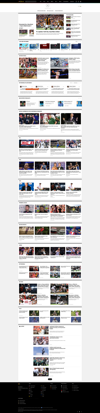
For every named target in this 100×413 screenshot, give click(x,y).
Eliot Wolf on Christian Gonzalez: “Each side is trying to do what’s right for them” (26, 150)
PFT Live (28, 101)
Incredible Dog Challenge (22, 49)
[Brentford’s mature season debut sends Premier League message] (28, 63)
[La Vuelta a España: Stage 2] (45, 46)
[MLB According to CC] (60, 103)
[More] (76, 1)
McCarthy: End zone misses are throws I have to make (75, 36)
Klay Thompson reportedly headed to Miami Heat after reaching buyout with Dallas (42, 172)
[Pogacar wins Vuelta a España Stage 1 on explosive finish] (68, 28)
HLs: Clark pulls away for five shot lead (44, 311)
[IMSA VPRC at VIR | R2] (55, 46)
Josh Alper (72, 33)
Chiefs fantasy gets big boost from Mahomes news (23, 273)
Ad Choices (36, 407)
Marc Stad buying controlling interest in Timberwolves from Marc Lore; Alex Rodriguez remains (57, 172)
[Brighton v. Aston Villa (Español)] (34, 46)
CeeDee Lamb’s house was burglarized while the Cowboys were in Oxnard (57, 348)
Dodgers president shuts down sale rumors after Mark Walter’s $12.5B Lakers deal (25, 193)
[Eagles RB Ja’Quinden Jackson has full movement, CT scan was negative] (41, 361)
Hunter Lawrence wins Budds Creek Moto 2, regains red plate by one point (26, 237)
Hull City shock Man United (41, 10)
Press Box (33, 407)
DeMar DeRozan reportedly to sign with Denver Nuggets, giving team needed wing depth (25, 172)
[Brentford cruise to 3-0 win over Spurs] (68, 17)
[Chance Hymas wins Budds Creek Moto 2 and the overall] (42, 231)
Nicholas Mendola (73, 18)
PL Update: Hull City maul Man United (47, 32)
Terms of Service (51, 407)
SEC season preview (50, 10)
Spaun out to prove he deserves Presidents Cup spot (65, 317)
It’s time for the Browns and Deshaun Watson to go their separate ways (42, 150)
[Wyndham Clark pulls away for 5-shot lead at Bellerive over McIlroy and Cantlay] (34, 313)
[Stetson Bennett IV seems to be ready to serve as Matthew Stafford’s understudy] (57, 144)
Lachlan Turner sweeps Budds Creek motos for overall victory (73, 237)
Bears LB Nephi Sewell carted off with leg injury (57, 369)
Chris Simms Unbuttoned (50, 101)
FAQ (27, 407)
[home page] (21, 1)
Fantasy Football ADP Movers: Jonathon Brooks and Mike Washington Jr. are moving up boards (44, 273)
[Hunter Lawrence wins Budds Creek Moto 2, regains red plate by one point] (26, 231)
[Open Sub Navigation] (41, 1)
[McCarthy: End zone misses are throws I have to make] (68, 36)
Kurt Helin (70, 78)
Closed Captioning (24, 407)
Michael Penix (40, 86)
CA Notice (48, 407)
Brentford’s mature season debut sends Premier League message (43, 59)
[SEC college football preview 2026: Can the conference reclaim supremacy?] (29, 118)
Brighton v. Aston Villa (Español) (33, 50)
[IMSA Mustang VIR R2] (76, 46)
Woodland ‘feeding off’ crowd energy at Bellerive (23, 317)
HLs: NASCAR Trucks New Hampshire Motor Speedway (57, 237)
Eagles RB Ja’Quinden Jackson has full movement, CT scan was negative (57, 359)
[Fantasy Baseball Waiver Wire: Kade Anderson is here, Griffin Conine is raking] (42, 187)
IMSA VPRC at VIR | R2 (53, 49)
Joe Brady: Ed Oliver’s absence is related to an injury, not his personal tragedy (57, 327)
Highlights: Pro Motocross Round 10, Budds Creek (43, 70)
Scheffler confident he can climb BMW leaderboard (44, 317)
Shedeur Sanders (72, 86)
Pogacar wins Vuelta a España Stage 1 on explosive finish (75, 28)
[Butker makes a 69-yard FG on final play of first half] (68, 25)
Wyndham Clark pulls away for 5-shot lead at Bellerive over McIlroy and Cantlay (23, 311)
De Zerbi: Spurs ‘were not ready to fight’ (41, 215)
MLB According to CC (68, 101)
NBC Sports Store (30, 407)
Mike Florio (20, 155)
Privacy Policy (39, 407)
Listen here (28, 105)
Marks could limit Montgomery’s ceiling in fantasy (65, 266)
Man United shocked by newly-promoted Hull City (75, 21)
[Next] (33, 28)
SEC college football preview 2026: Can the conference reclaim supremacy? (27, 127)
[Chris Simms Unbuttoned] (41, 103)
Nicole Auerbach (21, 130)
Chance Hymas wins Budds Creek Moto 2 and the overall (41, 237)
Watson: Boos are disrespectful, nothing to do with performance (76, 32)
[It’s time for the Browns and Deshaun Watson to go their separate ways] (42, 144)
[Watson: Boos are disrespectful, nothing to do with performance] (68, 32)
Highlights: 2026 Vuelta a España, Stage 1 (74, 59)
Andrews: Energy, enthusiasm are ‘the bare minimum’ (73, 215)
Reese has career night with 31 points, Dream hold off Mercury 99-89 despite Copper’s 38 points (26, 257)
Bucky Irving (24, 86)
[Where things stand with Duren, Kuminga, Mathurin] (59, 74)
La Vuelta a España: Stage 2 (44, 50)
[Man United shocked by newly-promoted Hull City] (68, 21)
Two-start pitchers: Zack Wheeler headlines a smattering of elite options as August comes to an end (45, 267)
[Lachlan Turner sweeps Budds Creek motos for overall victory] (73, 231)
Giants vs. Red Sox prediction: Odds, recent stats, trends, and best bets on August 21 (43, 296)
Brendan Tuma (62, 277)
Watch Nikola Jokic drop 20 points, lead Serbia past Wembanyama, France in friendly (73, 172)
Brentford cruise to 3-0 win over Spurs (76, 17)
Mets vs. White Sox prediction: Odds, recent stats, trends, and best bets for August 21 (75, 285)
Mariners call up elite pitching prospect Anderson (71, 193)
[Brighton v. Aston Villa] (65, 46)
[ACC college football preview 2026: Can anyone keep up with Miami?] (50, 118)
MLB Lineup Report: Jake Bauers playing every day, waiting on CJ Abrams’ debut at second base (65, 273)
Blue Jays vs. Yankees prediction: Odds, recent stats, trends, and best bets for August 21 (75, 296)
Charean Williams (51, 365)
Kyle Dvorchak (41, 277)
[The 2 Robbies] (79, 103)
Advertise (19, 407)
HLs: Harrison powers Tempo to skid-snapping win (57, 257)
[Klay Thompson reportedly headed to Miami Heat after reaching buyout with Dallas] (42, 166)
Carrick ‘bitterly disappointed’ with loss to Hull (25, 215)
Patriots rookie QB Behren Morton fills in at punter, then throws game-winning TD (73, 150)
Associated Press (73, 29)
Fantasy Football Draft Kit (59, 10)
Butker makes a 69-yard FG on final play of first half (75, 24)
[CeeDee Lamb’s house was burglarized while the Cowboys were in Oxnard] (41, 351)
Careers (21, 407)
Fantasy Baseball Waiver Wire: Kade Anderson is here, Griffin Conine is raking (41, 193)
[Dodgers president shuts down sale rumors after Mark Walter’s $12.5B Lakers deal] (26, 187)
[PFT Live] (23, 103)
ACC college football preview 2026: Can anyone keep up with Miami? (49, 127)
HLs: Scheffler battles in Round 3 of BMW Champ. (66, 311)
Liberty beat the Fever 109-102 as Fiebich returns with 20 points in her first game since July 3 (41, 257)
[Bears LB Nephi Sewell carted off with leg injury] (41, 372)
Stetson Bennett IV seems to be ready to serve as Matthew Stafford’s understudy (57, 150)
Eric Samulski (39, 197)
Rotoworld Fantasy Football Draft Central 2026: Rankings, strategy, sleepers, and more (24, 267)
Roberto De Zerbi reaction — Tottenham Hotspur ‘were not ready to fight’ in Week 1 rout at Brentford (57, 215)
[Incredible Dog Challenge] (24, 46)
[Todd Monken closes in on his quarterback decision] (41, 340)
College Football (21, 125)
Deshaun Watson (56, 86)
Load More (50, 379)
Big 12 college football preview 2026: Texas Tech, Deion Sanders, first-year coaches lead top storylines (70, 127)
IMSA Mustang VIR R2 (74, 49)
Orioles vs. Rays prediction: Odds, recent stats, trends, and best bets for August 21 (57, 193)
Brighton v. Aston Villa (64, 49)
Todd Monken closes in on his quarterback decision (56, 337)
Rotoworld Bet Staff (52, 197)
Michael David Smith (68, 154)
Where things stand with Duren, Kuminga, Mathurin (74, 70)
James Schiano (36, 197)
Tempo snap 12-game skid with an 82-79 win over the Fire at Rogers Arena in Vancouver (73, 257)
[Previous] (78, 41)
